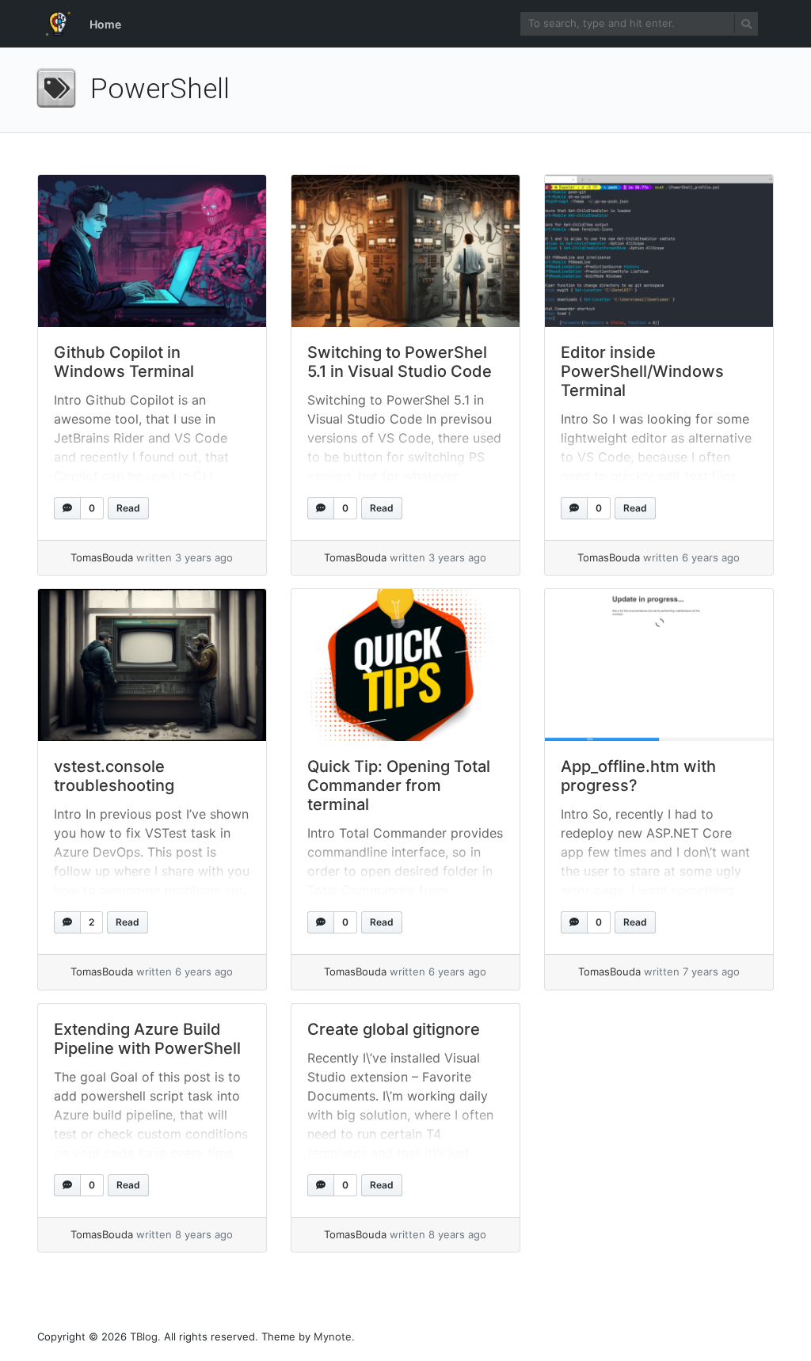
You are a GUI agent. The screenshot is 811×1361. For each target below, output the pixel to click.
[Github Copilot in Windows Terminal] (152, 251)
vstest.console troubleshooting (114, 776)
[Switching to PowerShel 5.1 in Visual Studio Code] (405, 251)
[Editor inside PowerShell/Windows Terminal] (659, 251)
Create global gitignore (393, 1029)
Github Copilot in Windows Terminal (124, 362)
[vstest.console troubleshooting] (152, 665)
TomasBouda (101, 557)
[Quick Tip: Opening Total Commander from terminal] (405, 665)
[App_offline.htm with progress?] (659, 665)
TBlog (144, 1336)
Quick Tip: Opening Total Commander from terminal (398, 785)
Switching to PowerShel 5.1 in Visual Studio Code (399, 362)
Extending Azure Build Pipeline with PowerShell (147, 1039)
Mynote (333, 1336)
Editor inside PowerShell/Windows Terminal (642, 371)
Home (105, 24)
